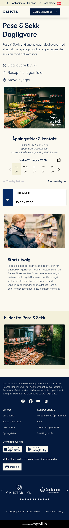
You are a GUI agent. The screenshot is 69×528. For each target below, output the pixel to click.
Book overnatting (45, 12)
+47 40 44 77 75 (39, 144)
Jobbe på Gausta (12, 421)
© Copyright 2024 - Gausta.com (23, 511)
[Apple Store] (12, 449)
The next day (55, 181)
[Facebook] (31, 401)
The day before (15, 181)
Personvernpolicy (54, 511)
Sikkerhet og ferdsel (48, 427)
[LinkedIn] (46, 401)
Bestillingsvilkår (45, 433)
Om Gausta (8, 415)
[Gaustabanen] (50, 490)
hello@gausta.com (38, 148)
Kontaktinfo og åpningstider (51, 415)
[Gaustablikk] (18, 489)
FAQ (39, 421)
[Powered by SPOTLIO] (34, 524)
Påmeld (12, 467)
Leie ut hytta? (10, 427)
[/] (10, 12)
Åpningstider (9, 433)
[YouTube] (38, 401)
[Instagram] (23, 401)
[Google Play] (37, 449)
